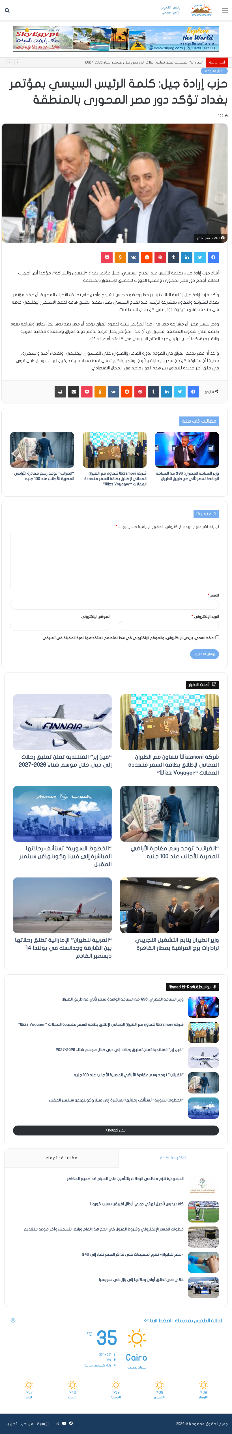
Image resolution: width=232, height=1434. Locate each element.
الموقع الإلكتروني (95, 617)
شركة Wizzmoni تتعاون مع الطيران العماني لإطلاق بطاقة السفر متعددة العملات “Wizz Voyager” (115, 478)
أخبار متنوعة (214, 71)
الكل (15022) (116, 1130)
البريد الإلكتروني (205, 617)
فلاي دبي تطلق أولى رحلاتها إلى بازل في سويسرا (141, 1280)
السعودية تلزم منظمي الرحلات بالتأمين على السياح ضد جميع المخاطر (125, 1179)
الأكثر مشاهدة (173, 1158)
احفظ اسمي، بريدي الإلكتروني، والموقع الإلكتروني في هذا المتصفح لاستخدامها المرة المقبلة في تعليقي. (128, 638)
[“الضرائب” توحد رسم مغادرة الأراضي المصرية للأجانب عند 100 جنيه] (42, 450)
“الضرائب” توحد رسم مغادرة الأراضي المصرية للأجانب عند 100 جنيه (152, 62)
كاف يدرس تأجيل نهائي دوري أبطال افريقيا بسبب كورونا (137, 1204)
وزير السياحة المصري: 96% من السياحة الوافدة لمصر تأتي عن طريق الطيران (123, 999)
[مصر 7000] (187, 10)
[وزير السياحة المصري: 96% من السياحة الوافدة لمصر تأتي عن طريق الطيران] (187, 450)
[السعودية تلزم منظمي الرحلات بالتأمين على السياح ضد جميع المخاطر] (203, 1186)
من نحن (27, 1424)
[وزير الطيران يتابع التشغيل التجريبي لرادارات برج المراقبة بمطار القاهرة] (169, 905)
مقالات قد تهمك (61, 1158)
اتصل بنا (12, 1424)
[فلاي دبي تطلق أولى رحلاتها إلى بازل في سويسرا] (203, 1287)
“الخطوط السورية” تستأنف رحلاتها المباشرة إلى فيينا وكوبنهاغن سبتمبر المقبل (65, 856)
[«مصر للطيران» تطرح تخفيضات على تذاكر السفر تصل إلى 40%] (203, 1262)
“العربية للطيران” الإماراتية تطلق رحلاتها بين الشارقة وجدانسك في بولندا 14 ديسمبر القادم (63, 948)
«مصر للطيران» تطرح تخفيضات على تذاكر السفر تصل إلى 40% (133, 1254)
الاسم (213, 595)
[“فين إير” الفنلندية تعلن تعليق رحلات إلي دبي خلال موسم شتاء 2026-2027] (62, 722)
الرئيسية (43, 1424)
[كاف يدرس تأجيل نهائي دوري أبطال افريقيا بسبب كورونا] (203, 1212)
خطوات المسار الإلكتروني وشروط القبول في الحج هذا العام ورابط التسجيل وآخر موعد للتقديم (104, 1229)
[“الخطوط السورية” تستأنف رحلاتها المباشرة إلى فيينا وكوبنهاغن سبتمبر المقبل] (62, 814)
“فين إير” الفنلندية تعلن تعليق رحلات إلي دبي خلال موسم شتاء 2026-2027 (120, 1050)
